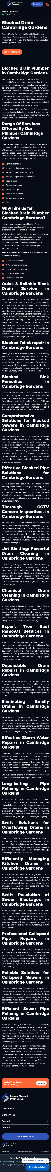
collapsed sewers (20, 994)
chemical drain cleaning (19, 609)
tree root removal (29, 651)
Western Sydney (17, 1165)
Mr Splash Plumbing (7, 1162)
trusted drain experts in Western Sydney (22, 775)
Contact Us (41, 1083)
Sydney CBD (20, 1162)
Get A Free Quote (12, 52)
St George (6, 1165)
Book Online (37, 4)
